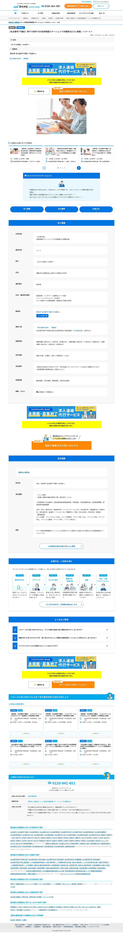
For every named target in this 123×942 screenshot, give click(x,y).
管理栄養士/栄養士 (80, 927)
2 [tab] (60, 168)
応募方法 (96, 208)
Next (79, 168)
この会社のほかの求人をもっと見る (61, 546)
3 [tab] (63, 168)
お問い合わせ (84, 925)
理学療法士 (19, 927)
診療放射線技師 (68, 927)
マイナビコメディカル (14, 18)
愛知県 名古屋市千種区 (44, 312)
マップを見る (41, 315)
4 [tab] (65, 168)
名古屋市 (50, 18)
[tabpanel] (61, 116)
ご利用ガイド (25, 13)
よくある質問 (105, 925)
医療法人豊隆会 (24, 472)
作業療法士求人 (35, 18)
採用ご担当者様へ (87, 1)
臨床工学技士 (57, 927)
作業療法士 (26, 18)
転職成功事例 (56, 13)
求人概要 (26, 208)
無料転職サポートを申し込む (77, 6)
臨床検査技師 (47, 927)
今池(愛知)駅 (77, 330)
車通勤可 (26, 58)
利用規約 (75, 925)
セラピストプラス (94, 927)
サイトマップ (95, 925)
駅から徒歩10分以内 (15, 58)
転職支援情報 (71, 13)
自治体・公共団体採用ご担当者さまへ (39, 925)
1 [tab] (61, 133)
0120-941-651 (51, 6)
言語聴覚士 (37, 927)
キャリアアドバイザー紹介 (86, 13)
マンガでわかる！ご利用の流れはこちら (61, 604)
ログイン (101, 6)
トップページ (15, 13)
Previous (44, 168)
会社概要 (61, 208)
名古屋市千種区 (59, 18)
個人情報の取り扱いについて (61, 925)
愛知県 (43, 18)
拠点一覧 (102, 13)
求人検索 (40, 13)
